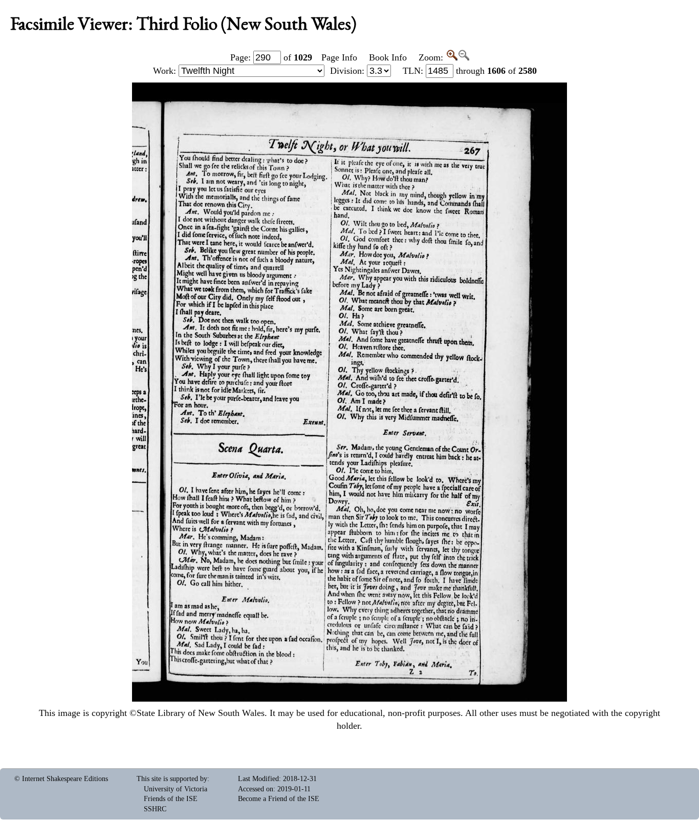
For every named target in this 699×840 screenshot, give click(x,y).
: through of (470, 71)
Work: (166, 71)
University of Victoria (175, 789)
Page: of (271, 57)
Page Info (339, 57)
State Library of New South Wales (201, 713)
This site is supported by (172, 779)
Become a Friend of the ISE (278, 799)
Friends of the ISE (171, 799)
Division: (348, 71)
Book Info (388, 57)
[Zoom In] (451, 57)
